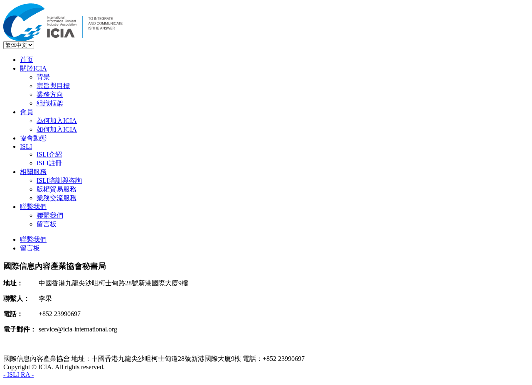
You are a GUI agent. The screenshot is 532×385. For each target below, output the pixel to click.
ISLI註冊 (49, 163)
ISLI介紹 (49, 154)
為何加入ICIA (57, 120)
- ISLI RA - (18, 374)
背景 (43, 77)
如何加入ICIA (57, 129)
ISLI (26, 146)
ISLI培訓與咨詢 (59, 180)
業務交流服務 (56, 197)
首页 (26, 59)
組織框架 (50, 103)
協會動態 (33, 138)
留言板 (47, 224)
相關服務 (33, 171)
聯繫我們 (33, 206)
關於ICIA (33, 68)
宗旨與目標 (53, 85)
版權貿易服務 (56, 189)
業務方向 (50, 94)
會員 (26, 111)
